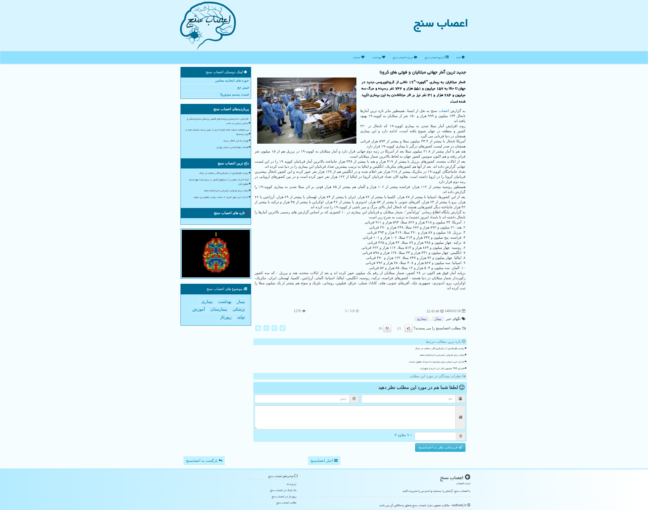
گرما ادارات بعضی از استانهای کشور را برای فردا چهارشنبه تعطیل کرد (219, 181)
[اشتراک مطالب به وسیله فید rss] (258, 328)
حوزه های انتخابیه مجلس (232, 80)
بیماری (422, 319)
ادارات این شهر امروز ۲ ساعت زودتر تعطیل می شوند (221, 197)
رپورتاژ (226, 317)
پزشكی (239, 309)
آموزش (198, 309)
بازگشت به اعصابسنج (202, 461)
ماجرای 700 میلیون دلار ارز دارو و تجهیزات (442, 368)
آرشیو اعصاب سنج (435, 57)
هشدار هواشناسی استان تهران (232, 147)
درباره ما (291, 484)
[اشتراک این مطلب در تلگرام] (282, 328)
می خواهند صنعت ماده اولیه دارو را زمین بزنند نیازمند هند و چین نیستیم (217, 132)
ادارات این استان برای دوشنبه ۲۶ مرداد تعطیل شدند (436, 361)
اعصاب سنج (441, 23)
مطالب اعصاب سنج (286, 502)
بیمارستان (218, 309)
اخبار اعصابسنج (322, 461)
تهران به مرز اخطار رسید (236, 140)
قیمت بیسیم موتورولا (234, 94)
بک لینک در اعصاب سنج (283, 490)
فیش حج (243, 87)
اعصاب (444, 111)
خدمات (357, 57)
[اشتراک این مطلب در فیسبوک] (274, 328)
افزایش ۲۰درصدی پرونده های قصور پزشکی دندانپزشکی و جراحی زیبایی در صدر (218, 121)
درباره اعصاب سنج (403, 57)
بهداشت (377, 57)
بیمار (438, 319)
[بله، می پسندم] (408, 328)
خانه (459, 57)
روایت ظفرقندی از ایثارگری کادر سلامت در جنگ (439, 348)
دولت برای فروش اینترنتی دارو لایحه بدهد (442, 354)
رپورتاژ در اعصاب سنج (284, 496)
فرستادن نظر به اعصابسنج (438, 447)
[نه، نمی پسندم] (387, 328)
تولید (241, 317)
